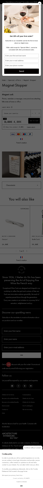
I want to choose (21, 481)
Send (21, 71)
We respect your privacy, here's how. (12, 475)
